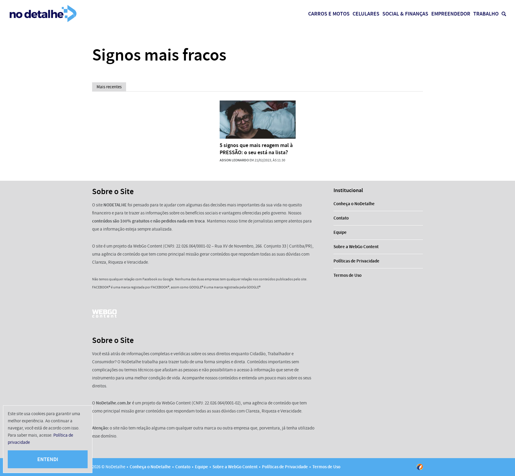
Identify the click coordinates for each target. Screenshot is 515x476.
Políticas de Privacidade (356, 261)
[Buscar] (504, 14)
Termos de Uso (347, 275)
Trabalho (486, 13)
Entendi (47, 459)
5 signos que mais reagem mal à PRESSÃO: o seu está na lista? (256, 149)
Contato (341, 218)
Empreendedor (450, 13)
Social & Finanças (405, 13)
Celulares (366, 13)
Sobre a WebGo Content (356, 247)
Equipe (340, 232)
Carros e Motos (329, 13)
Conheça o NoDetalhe (354, 204)
